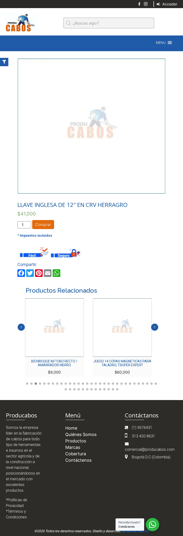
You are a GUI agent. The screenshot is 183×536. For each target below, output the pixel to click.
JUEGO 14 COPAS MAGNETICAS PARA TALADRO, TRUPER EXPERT (122, 363)
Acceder (169, 4)
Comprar (43, 224)
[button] (161, 42)
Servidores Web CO (135, 531)
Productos (75, 440)
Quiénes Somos (81, 434)
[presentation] (21, 327)
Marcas (72, 447)
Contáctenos (78, 460)
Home (71, 428)
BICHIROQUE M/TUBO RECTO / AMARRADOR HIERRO (54, 363)
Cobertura (75, 453)
